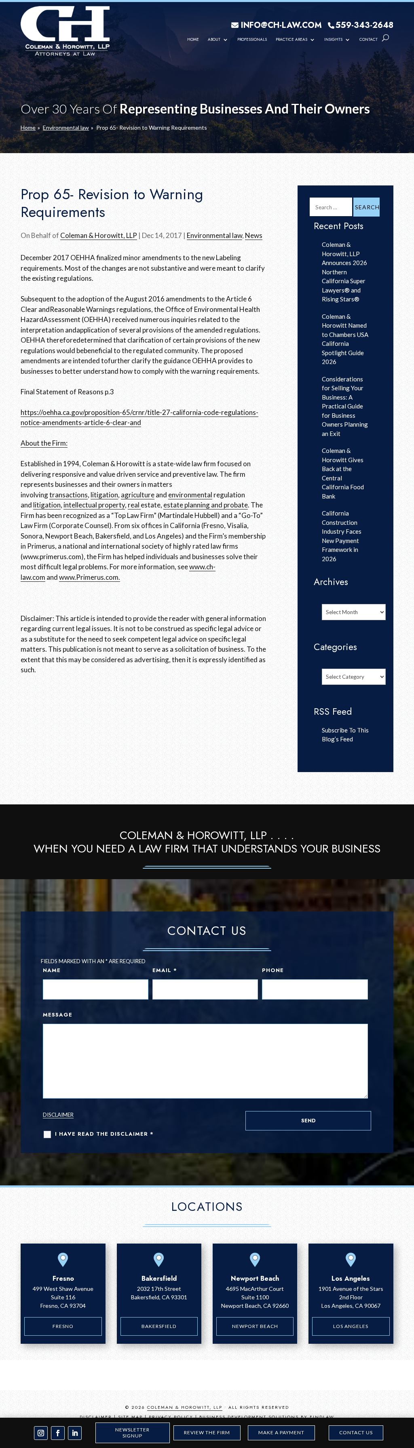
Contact (368, 39)
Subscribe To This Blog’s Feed (345, 734)
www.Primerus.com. (89, 577)
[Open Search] (385, 38)
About (214, 39)
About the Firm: (44, 443)
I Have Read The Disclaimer (104, 1134)
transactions (68, 494)
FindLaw (322, 1417)
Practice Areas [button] (291, 39)
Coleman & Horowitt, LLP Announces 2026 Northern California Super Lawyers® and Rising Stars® (344, 272)
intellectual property (94, 505)
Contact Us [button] (356, 1432)
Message (57, 1015)
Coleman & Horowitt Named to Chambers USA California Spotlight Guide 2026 (345, 339)
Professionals (252, 39)
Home (193, 39)
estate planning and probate (205, 505)
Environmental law (214, 235)
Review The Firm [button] (207, 1432)
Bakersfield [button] (159, 1326)
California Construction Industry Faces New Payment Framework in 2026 (341, 535)
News (253, 235)
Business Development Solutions (249, 1417)
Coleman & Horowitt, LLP (98, 235)
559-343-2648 (364, 25)
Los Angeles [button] (350, 1326)
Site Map (130, 1417)
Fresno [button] (63, 1326)
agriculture (137, 494)
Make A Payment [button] (281, 1432)
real (134, 505)
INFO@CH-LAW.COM (281, 25)
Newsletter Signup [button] (132, 1432)
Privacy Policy (171, 1417)
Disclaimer (58, 1114)
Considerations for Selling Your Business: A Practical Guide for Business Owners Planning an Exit (345, 406)
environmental (190, 494)
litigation (104, 494)
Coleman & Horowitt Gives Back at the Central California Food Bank (343, 473)
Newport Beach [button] (255, 1326)
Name (52, 970)
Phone (273, 970)
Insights (333, 39)
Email (164, 970)
